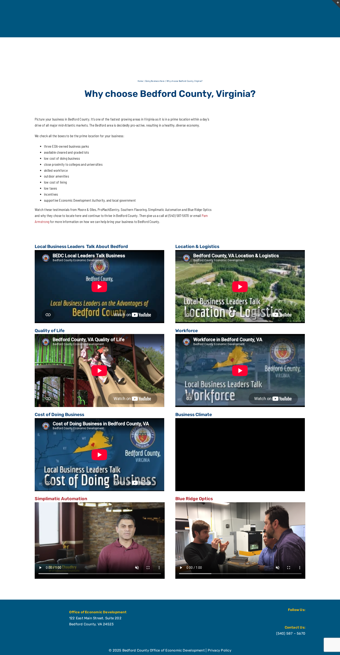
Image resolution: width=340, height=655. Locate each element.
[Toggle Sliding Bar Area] (336, 4)
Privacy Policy (219, 650)
